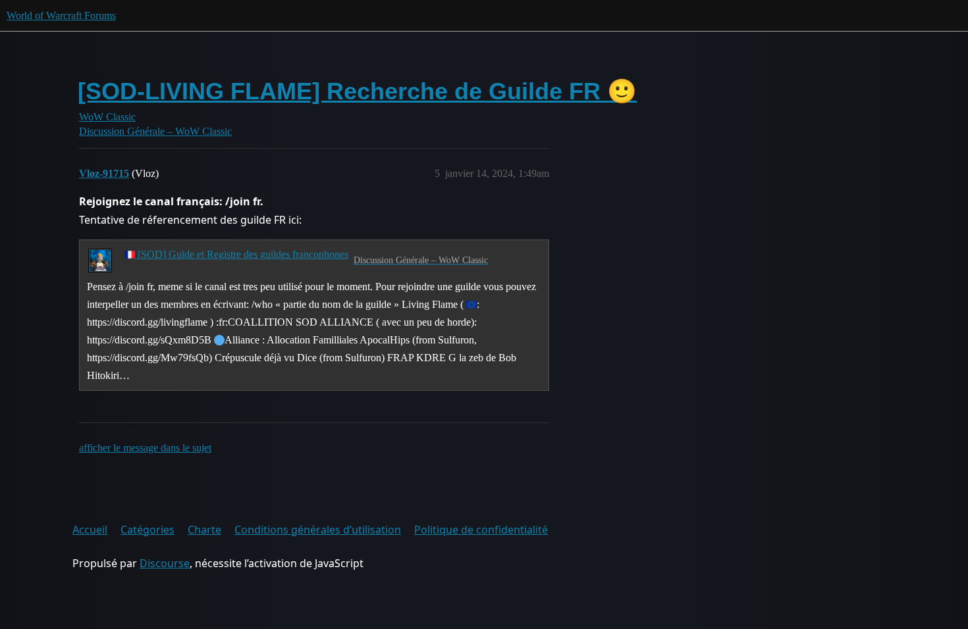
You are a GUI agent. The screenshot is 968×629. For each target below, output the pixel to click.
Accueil (89, 529)
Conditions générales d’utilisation (317, 529)
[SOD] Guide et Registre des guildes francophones (241, 254)
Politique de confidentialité (481, 529)
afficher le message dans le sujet (145, 447)
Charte (204, 529)
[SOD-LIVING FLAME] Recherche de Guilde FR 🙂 (357, 91)
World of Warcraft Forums (61, 15)
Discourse (165, 563)
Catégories (148, 529)
